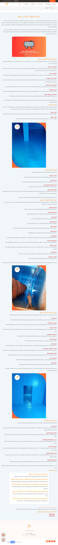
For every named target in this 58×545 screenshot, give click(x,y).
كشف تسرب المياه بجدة (42, 507)
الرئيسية (54, 4)
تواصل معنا (52, 1)
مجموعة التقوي (4, 542)
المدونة (20, 4)
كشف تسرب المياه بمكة (52, 507)
